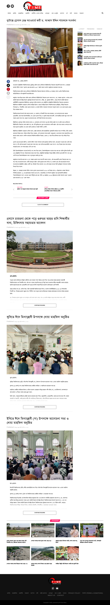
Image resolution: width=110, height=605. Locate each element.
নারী (71, 13)
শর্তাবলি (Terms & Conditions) (92, 593)
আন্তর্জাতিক (20, 13)
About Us (51, 595)
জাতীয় (14, 13)
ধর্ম (67, 13)
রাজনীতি (27, 13)
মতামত (75, 13)
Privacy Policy (74, 593)
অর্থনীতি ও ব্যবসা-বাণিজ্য (37, 13)
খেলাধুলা (47, 13)
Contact (60, 595)
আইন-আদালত (43, 593)
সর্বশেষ (9, 13)
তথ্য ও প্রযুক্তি (55, 13)
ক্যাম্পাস (62, 13)
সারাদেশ (82, 13)
